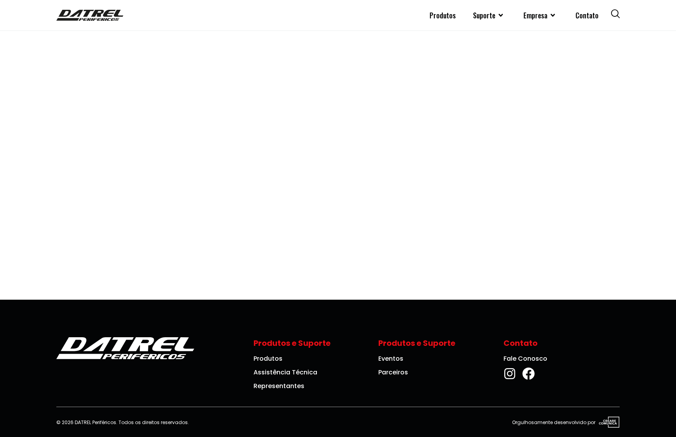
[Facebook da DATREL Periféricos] (528, 373)
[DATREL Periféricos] (90, 15)
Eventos (390, 358)
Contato (587, 15)
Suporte (484, 15)
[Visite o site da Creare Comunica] (607, 422)
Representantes (279, 385)
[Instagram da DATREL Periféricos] (509, 373)
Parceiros (393, 372)
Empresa (535, 15)
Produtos (443, 15)
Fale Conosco (525, 358)
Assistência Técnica (285, 372)
